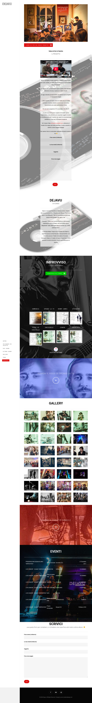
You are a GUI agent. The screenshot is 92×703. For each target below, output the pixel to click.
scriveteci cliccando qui (57, 123)
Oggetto (56, 151)
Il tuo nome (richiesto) (56, 137)
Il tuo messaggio (55, 159)
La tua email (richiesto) (56, 144)
